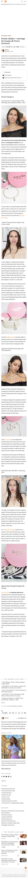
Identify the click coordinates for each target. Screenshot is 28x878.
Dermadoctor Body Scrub (6, 819)
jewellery (19, 706)
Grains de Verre (5, 592)
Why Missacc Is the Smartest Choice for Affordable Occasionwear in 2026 (9, 843)
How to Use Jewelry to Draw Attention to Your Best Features (9, 852)
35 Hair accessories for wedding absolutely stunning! (12, 803)
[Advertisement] (14, 20)
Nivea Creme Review (5, 813)
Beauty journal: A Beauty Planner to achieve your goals (12, 811)
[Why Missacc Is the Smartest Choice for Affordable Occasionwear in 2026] (23, 843)
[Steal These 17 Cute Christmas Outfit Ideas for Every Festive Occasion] (23, 860)
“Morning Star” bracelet (9, 529)
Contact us (3, 781)
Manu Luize (7, 49)
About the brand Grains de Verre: (13, 77)
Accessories (4, 35)
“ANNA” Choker (10, 337)
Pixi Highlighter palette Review (7, 825)
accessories (9, 706)
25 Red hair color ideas (6, 795)
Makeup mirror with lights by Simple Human (10, 823)
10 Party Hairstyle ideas (6, 793)
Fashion (9, 35)
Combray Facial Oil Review (6, 817)
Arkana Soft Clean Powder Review (8, 821)
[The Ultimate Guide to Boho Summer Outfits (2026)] (23, 836)
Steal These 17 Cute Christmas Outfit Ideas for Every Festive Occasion (9, 860)
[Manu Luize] (5, 1)
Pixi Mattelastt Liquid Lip (6, 815)
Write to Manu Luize (5, 768)
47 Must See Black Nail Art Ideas (8, 791)
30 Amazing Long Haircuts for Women (9, 801)
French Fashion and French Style (8, 788)
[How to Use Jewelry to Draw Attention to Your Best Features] (23, 851)
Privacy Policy (19, 874)
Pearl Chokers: (8, 75)
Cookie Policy (24, 874)
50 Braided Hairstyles (5, 799)
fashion (15, 706)
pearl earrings (7, 439)
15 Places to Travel (5, 797)
